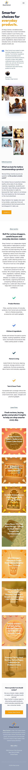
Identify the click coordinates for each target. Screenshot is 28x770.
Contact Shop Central (14, 712)
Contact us (7, 212)
